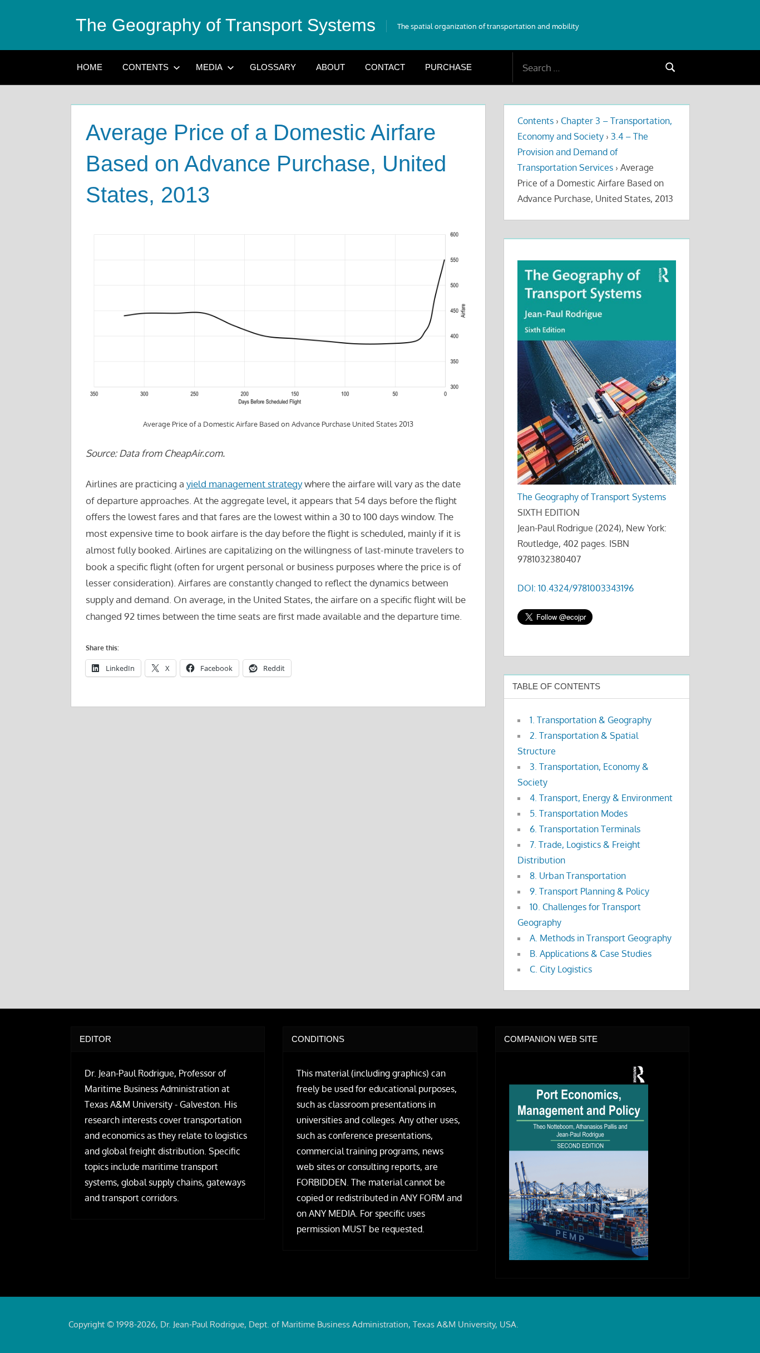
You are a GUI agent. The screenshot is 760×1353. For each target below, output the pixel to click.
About (330, 67)
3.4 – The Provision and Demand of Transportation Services (582, 152)
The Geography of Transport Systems (226, 25)
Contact (385, 67)
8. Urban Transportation (578, 875)
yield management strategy (244, 484)
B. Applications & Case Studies (591, 953)
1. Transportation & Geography (591, 719)
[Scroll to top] (733, 1326)
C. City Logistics (561, 969)
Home (89, 67)
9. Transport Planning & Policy (589, 891)
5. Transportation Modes (579, 813)
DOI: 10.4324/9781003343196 (575, 588)
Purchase (448, 67)
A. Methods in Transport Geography (601, 938)
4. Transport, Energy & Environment (601, 797)
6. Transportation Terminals (585, 828)
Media (209, 67)
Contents (145, 67)
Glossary (273, 67)
